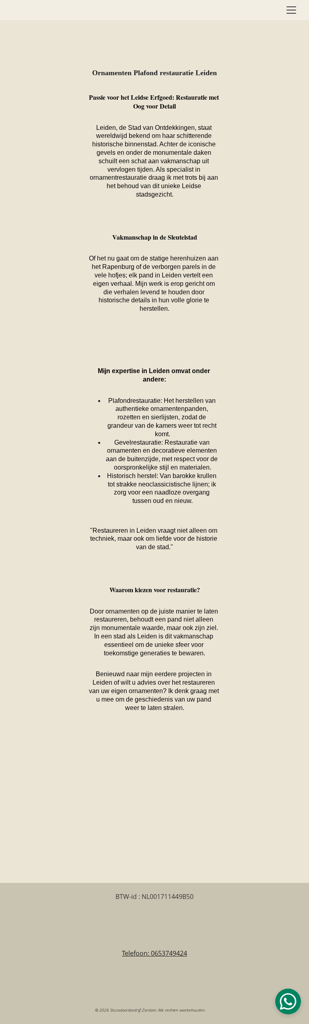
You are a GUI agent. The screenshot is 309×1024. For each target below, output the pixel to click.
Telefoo (133, 953)
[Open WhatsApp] (288, 1001)
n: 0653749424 (165, 953)
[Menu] (291, 10)
